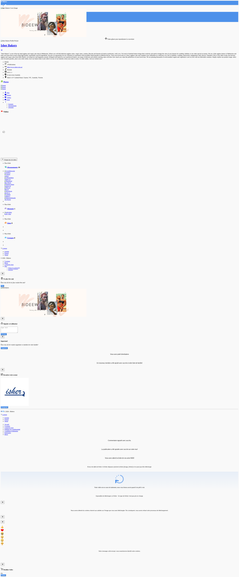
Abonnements (12, 106)
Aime (9, 223)
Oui (2, 286)
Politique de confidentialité (14, 267)
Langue (4, 248)
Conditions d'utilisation (13, 268)
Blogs (6, 263)
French (6, 253)
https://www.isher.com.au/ (14, 67)
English (6, 251)
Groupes (10, 104)
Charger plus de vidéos (10, 160)
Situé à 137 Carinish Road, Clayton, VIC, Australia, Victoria (25, 77)
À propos (7, 261)
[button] (2, 50)
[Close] (2, 273)
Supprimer (4, 348)
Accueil (6, 424)
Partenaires (10, 270)
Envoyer (3, 334)
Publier (3, 575)
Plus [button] (5, 266)
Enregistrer (4, 407)
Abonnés (11, 107)
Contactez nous (9, 264)
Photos (6, 82)
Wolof (6, 255)
